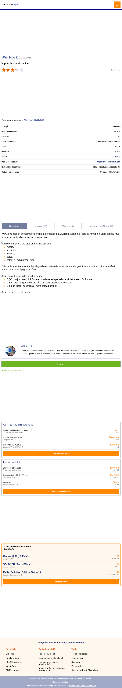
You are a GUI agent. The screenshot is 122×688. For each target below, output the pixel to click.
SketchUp (75, 662)
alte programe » (61, 582)
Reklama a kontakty (61, 682)
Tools (74, 649)
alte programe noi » (61, 453)
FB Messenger (13, 670)
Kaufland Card (12, 658)
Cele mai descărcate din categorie (17, 547)
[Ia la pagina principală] (10, 6)
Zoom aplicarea (78, 666)
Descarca (61, 364)
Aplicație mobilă (47, 649)
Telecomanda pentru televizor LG (48, 663)
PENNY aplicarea (14, 662)
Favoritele (11, 649)
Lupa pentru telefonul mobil (51, 658)
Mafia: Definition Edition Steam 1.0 (17, 430)
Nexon (118, 157)
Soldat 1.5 (7, 482)
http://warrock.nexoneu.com (109, 162)
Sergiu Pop (26, 346)
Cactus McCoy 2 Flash (12, 438)
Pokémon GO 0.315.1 (12, 445)
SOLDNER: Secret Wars (16, 564)
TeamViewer (77, 658)
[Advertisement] (61, 31)
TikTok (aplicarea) (79, 654)
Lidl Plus (10, 654)
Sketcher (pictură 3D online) (84, 670)
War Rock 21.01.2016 (12, 468)
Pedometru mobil (47, 654)
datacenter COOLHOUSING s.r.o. (82, 686)
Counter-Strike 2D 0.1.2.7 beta (16, 475)
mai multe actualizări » (61, 491)
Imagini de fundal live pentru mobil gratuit (52, 669)
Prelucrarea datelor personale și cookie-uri (75, 678)
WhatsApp (11, 666)
